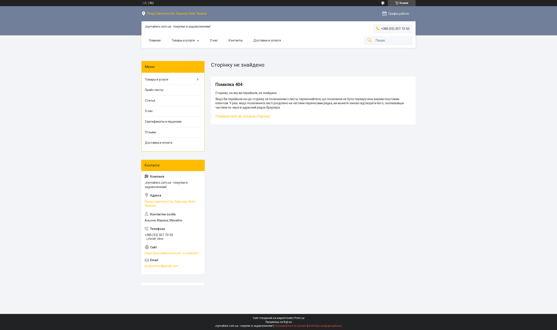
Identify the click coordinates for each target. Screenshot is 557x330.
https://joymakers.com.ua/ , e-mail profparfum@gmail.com (173, 253)
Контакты (236, 40)
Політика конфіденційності (325, 325)
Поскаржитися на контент (291, 325)
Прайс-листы (154, 90)
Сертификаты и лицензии (163, 121)
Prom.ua (299, 318)
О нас (214, 40)
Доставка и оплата (267, 40)
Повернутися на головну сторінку (242, 116)
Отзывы (150, 132)
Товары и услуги (183, 40)
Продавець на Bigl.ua (278, 321)
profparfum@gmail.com (161, 266)
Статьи (150, 100)
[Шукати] (369, 40)
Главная (155, 40)
